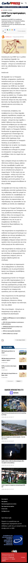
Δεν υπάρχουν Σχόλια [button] (21, 339)
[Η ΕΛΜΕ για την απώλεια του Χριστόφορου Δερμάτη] (23, 367)
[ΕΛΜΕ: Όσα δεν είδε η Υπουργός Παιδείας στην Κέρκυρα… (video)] (23, 375)
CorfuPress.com (8, 36)
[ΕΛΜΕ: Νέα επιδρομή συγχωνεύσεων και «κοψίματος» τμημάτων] (23, 360)
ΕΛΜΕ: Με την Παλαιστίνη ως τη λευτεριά (10, 333)
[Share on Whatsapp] (10, 30)
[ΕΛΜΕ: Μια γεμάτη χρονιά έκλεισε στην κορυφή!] (23, 352)
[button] (23, 557)
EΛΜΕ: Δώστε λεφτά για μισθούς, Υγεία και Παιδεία (11, 331)
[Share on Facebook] (5, 30)
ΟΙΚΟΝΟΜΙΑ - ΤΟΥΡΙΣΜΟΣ (7, 10)
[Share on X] (7, 30)
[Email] (12, 30)
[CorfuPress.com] (10, 3)
